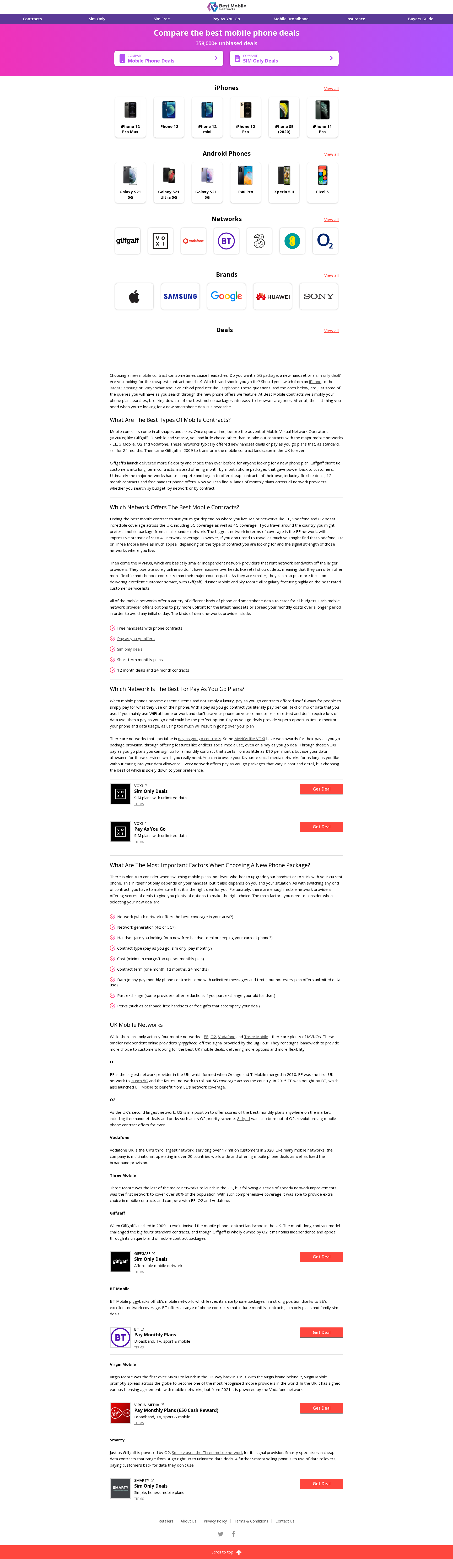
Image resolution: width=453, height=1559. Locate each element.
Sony (148, 387)
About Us (188, 1521)
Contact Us (285, 1521)
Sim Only (97, 18)
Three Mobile (256, 1036)
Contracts (32, 18)
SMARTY (141, 1480)
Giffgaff (243, 1118)
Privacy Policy (215, 1521)
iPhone (315, 381)
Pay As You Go (226, 18)
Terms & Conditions (251, 1521)
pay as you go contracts (199, 738)
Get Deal (322, 789)
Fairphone (228, 387)
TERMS (139, 804)
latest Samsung (124, 387)
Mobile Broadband (291, 18)
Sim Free (162, 18)
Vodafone (226, 1036)
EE (206, 1036)
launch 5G (139, 1080)
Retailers (166, 1521)
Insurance (356, 18)
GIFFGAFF (142, 1253)
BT (136, 1329)
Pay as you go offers (136, 638)
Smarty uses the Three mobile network (207, 1452)
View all (331, 88)
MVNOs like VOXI (249, 738)
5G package (267, 375)
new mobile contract (149, 375)
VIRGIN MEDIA (146, 1405)
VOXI (138, 785)
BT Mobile (144, 1087)
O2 (213, 1036)
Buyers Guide (420, 18)
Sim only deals (130, 649)
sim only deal (327, 375)
